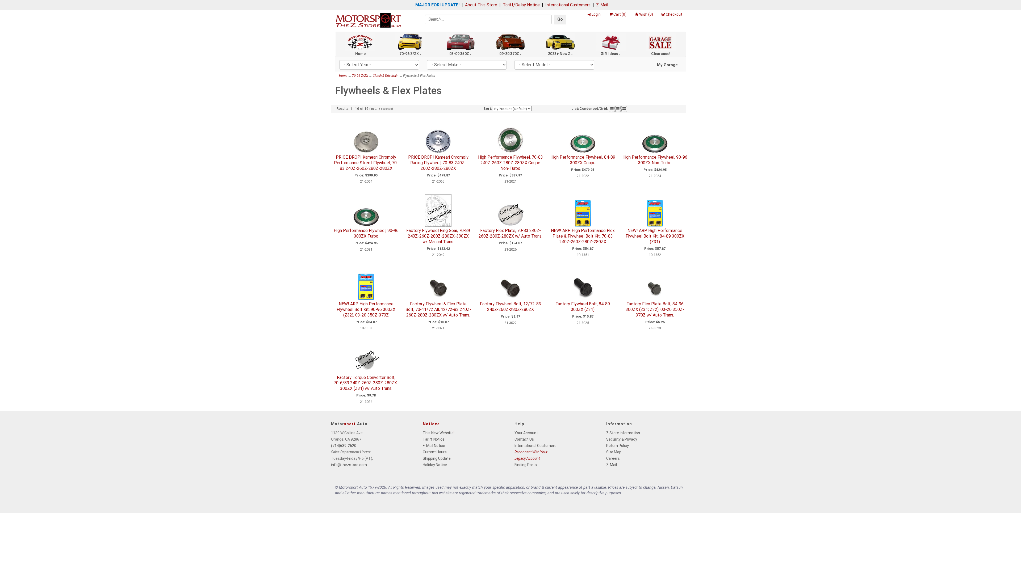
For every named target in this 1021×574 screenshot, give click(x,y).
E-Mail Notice (434, 446)
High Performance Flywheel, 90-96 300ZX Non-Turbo (654, 160)
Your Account (526, 433)
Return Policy (617, 446)
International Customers (568, 4)
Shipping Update (437, 458)
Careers (613, 458)
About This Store (481, 4)
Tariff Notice (434, 439)
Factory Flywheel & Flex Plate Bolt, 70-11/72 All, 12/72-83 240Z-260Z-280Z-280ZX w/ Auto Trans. (438, 309)
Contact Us (524, 439)
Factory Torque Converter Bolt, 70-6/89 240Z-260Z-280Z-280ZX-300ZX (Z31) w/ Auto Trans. (366, 383)
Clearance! (660, 54)
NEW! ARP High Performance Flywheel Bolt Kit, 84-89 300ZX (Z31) (655, 236)
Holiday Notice (435, 465)
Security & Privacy (621, 439)
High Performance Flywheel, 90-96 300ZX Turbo (366, 233)
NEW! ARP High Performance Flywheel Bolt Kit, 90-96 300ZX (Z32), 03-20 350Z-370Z (366, 309)
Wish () (646, 14)
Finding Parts (525, 465)
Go (560, 19)
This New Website (438, 433)
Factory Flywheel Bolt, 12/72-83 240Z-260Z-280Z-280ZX (510, 306)
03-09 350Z (459, 54)
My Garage (667, 64)
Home (360, 54)
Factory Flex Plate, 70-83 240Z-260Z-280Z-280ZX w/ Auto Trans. (510, 233)
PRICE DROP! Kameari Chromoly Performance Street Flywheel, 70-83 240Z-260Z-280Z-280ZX (366, 163)
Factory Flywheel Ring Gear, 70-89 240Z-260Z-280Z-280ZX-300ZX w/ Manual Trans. (438, 236)
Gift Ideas (609, 54)
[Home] (368, 20)
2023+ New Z (559, 54)
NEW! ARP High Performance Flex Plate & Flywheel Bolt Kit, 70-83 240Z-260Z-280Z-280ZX (583, 236)
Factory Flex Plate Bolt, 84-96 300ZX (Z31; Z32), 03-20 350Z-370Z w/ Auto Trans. (655, 309)
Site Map (613, 452)
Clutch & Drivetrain (385, 76)
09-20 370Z (509, 54)
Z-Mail (602, 4)
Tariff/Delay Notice (521, 4)
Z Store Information (623, 433)
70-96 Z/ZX (409, 54)
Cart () (619, 14)
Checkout (674, 14)
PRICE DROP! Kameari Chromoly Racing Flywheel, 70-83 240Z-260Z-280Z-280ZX (438, 163)
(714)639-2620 (343, 446)
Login (596, 14)
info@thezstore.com (349, 465)
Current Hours (435, 452)
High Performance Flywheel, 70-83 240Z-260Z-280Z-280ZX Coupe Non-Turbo (510, 163)
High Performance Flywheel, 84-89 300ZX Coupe (582, 160)
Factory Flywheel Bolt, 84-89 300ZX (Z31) (582, 306)
